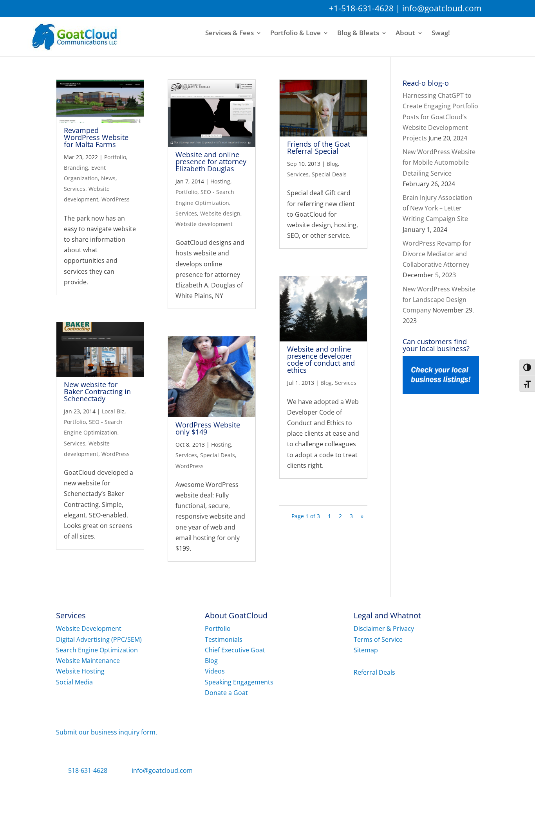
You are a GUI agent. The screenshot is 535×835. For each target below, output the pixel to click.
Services (74, 188)
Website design (220, 213)
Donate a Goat (226, 692)
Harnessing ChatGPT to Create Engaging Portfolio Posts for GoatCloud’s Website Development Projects (440, 116)
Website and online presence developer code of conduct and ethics (321, 359)
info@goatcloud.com (441, 8)
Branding (76, 167)
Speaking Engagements (239, 682)
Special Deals (217, 455)
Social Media (74, 682)
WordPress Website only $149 (207, 428)
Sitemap (366, 650)
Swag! (441, 33)
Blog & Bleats (358, 33)
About (405, 33)
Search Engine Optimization (97, 650)
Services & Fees (229, 33)
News (108, 178)
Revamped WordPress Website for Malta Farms (96, 137)
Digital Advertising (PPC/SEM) (99, 639)
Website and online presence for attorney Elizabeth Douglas (210, 161)
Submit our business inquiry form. (106, 732)
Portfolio (115, 157)
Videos (215, 671)
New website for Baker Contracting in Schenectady (97, 391)
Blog (332, 163)
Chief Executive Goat (235, 650)
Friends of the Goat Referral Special (318, 147)
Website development (204, 224)
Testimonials (223, 639)
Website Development (88, 628)
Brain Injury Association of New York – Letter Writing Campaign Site (437, 208)
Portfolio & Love (295, 33)
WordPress (115, 199)
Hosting (220, 181)
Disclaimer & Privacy (384, 628)
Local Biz (113, 411)
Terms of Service (378, 639)
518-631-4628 (87, 770)
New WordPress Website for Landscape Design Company (439, 299)
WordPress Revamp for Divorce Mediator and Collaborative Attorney (437, 254)
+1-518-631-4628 (361, 8)
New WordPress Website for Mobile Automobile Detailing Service (439, 162)
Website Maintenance (88, 660)
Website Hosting (80, 671)
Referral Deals (374, 672)
